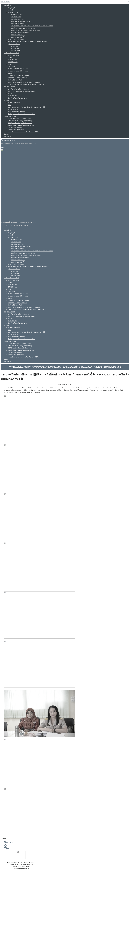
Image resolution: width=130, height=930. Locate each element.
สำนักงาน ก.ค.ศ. (13, 109)
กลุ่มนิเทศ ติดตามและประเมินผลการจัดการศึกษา (26, 30)
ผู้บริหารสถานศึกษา (14, 44)
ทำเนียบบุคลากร (13, 12)
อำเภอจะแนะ (15, 48)
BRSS (10, 73)
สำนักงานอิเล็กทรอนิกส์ (11, 53)
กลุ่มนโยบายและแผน (17, 19)
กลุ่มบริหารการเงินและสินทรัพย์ (21, 21)
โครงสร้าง (11, 10)
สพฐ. (9, 105)
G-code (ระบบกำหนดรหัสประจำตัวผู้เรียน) (21, 125)
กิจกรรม (70, 384)
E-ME (9, 64)
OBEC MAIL (11, 66)
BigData (10, 93)
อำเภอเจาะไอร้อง (16, 50)
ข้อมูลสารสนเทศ (9, 87)
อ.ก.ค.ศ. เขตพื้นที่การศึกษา (16, 39)
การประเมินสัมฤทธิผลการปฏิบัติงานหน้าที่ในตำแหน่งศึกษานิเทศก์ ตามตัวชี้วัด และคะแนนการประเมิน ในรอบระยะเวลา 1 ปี (65, 367)
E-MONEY (11, 57)
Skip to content (5, 2)
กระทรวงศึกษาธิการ (14, 102)
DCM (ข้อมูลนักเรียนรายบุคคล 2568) (19, 118)
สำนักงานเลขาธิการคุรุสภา (16, 111)
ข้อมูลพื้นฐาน (8, 5)
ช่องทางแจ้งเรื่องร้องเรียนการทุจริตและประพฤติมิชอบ (24, 82)
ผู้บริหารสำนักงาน (16, 14)
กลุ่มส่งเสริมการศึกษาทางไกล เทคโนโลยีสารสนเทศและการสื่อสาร (32, 26)
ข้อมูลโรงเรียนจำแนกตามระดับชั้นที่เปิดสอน (21, 91)
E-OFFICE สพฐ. (13, 59)
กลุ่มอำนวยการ (16, 17)
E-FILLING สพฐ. (13, 62)
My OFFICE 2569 (13, 55)
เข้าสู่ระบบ (7, 136)
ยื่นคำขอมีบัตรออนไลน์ (15, 80)
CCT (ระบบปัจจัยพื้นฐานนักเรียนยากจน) (20, 123)
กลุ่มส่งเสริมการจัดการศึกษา (20, 32)
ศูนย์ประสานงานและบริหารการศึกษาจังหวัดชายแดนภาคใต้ (26, 107)
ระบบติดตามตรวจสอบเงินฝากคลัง (18, 75)
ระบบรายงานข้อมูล (10, 116)
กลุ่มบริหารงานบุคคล (17, 23)
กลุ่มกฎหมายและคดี (17, 37)
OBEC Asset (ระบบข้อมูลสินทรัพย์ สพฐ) (20, 120)
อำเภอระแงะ (15, 46)
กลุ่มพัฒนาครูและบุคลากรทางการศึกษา (23, 28)
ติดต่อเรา (7, 134)
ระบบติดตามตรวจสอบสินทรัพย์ (17, 78)
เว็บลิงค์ (6, 100)
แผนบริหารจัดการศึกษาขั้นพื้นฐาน (18, 89)
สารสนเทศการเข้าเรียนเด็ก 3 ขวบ (18, 68)
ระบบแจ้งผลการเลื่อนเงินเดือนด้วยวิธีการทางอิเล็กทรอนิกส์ (26, 84)
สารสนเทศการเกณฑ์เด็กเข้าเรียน (18, 71)
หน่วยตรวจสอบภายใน (18, 35)
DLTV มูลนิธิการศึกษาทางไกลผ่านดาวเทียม (21, 114)
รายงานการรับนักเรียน (15, 127)
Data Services (12, 96)
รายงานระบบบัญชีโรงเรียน (16, 129)
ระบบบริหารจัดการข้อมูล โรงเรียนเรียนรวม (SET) (23, 132)
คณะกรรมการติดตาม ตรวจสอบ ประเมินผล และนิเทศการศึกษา (27, 41)
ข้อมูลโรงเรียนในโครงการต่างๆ (17, 98)
